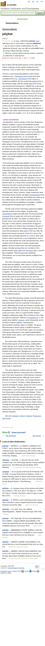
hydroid (22, 416)
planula (30, 228)
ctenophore (23, 79)
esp (18, 41)
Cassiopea (32, 318)
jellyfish (32, 41)
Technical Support (12, 568)
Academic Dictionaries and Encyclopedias (20, 8)
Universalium (22, 19)
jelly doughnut (11, 436)
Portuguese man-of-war (23, 76)
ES (37, 2)
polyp (31, 84)
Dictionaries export (6, 571)
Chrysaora (29, 250)
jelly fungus (37, 436)
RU (29, 2)
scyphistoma (7, 214)
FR (42, 2)
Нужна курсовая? (19, 432)
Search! (40, 13)
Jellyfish (5, 460)
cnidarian (11, 67)
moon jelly (17, 250)
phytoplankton (35, 195)
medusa (35, 81)
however (21, 320)
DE (33, 2)
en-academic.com (9, 3)
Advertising (21, 568)
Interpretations (12, 23)
